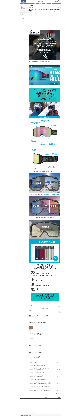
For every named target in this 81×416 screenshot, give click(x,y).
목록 (59, 393)
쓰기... (57, 393)
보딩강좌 (35, 3)
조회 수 (59, 361)
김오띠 (30, 352)
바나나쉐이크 (30, 341)
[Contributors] (58, 397)
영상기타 (46, 3)
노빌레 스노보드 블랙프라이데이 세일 (38, 369)
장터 (51, 3)
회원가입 (21, 8)
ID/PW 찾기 (24, 8)
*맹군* (30, 315)
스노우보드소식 (23, 3)
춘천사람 (30, 345)
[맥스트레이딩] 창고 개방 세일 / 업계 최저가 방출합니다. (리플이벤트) (41, 382)
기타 (57, 3)
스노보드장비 (40, 3)
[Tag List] (60, 397)
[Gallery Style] (60, 7)
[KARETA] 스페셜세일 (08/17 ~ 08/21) (38, 375)
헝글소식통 (23, 15)
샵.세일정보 (31, 5)
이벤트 (22, 14)
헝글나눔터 (23, 18)
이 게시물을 (59, 306)
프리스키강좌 (33, 413)
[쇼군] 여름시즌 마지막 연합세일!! (37, 376)
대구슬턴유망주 (31, 322)
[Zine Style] (58, 7)
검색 (49, 397)
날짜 (57, 361)
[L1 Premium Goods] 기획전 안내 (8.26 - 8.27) (39, 365)
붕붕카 (30, 332)
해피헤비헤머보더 (31, 329)
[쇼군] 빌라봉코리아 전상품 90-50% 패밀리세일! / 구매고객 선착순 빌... (41, 379)
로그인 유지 (23, 7)
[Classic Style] (57, 7)
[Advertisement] (64, 17)
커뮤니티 (29, 3)
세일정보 (31, 11)
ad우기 (30, 337)
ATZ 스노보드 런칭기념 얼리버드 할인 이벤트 (39, 372)
